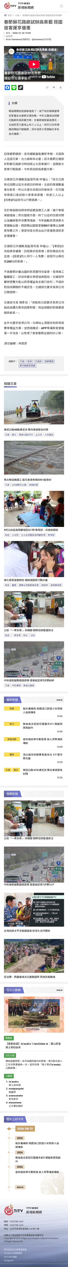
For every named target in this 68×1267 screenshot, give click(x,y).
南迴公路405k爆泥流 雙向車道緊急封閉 (26, 429)
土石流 (38, 434)
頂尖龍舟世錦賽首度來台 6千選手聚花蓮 (42, 756)
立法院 (15, 534)
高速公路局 (28, 685)
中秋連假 (16, 685)
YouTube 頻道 (10, 1256)
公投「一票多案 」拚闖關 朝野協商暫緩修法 (28, 630)
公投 (32, 635)
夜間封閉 (33, 484)
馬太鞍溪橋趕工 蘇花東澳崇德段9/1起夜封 (27, 479)
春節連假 (49, 361)
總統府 (44, 585)
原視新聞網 (26, 7)
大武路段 (49, 434)
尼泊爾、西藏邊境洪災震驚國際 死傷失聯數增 (29, 977)
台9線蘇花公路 (19, 484)
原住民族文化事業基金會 (15, 1249)
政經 (29, 361)
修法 (25, 635)
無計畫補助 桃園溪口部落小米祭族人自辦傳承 (42, 710)
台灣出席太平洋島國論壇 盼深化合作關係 (27, 930)
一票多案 (16, 635)
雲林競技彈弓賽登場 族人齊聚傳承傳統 (42, 741)
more (20, 1187)
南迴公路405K (26, 434)
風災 (14, 434)
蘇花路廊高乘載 (27, 365)
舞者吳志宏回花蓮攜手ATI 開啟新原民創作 (42, 725)
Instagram (9, 1260)
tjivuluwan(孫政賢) (41, 39)
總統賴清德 (56, 585)
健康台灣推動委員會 (29, 585)
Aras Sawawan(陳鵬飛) (18, 39)
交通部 (38, 361)
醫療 (14, 585)
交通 (22, 361)
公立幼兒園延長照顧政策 (33, 534)
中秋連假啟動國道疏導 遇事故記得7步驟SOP (29, 680)
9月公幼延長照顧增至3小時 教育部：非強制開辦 (31, 530)
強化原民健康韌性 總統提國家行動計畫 (26, 580)
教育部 (51, 534)
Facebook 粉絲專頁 (13, 1252)
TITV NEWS (24, 3)
